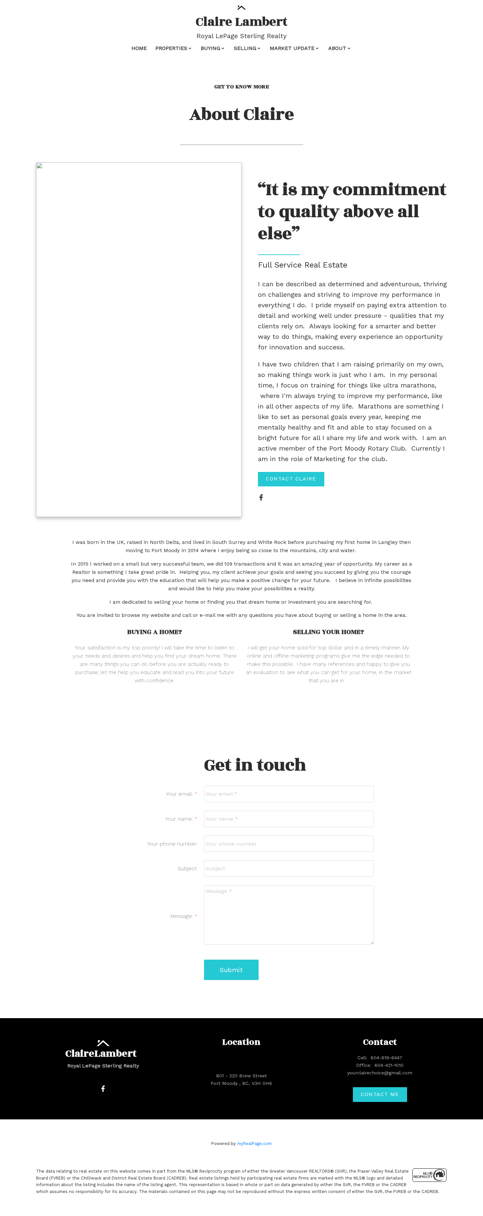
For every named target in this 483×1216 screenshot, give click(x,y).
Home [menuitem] (139, 48)
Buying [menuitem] (210, 48)
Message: (183, 916)
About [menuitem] (337, 48)
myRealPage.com (254, 1143)
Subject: (187, 868)
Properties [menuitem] (171, 48)
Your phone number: (172, 844)
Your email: (180, 794)
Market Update (292, 48)
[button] (291, 479)
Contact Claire (291, 479)
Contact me (380, 1094)
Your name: (180, 819)
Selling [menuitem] (245, 48)
